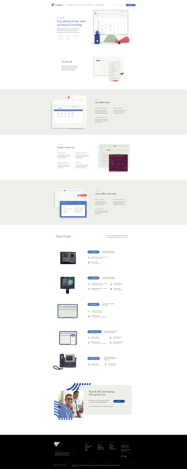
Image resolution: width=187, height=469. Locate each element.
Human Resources (99, 4)
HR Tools (110, 447)
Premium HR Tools (101, 448)
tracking (75, 35)
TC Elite (93, 278)
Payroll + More (78, 4)
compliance (60, 38)
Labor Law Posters (112, 448)
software (60, 35)
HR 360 (110, 444)
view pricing (118, 401)
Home (86, 444)
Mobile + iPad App (94, 331)
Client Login (121, 4)
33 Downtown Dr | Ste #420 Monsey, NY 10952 (126, 450)
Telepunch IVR (93, 358)
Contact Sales (130, 4)
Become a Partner (90, 4)
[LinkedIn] (121, 456)
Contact (86, 450)
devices (68, 38)
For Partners (87, 447)
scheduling (68, 35)
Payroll (99, 444)
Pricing (84, 4)
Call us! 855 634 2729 (124, 445)
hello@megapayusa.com (125, 446)
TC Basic (93, 252)
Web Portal (93, 304)
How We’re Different (70, 4)
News (116, 4)
